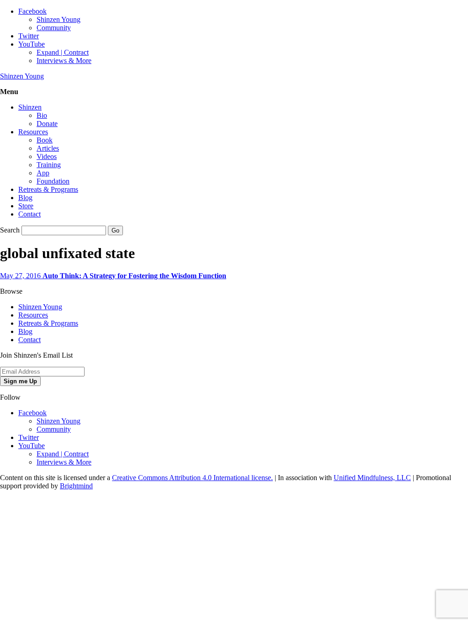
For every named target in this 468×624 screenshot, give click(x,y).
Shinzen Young (58, 19)
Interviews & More (64, 60)
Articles (48, 148)
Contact (29, 214)
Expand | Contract (63, 52)
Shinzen (30, 107)
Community (54, 28)
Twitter (28, 36)
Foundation (53, 181)
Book (45, 140)
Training (49, 165)
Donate (47, 123)
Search (10, 230)
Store (25, 206)
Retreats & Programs (48, 189)
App (43, 173)
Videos (47, 156)
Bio (42, 115)
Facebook (32, 11)
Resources (33, 132)
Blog (25, 197)
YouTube (31, 44)
